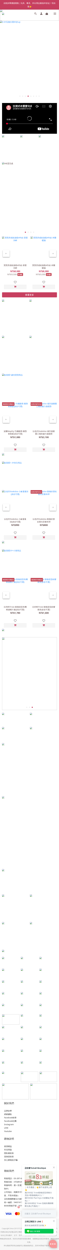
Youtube (8, 1131)
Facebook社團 (10, 1121)
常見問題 (8, 1149)
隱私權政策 (9, 1153)
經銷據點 (8, 1114)
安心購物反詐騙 (11, 1160)
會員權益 (8, 1146)
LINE (6, 1128)
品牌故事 (8, 1110)
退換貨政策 (9, 1156)
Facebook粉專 (10, 1117)
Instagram (9, 1124)
